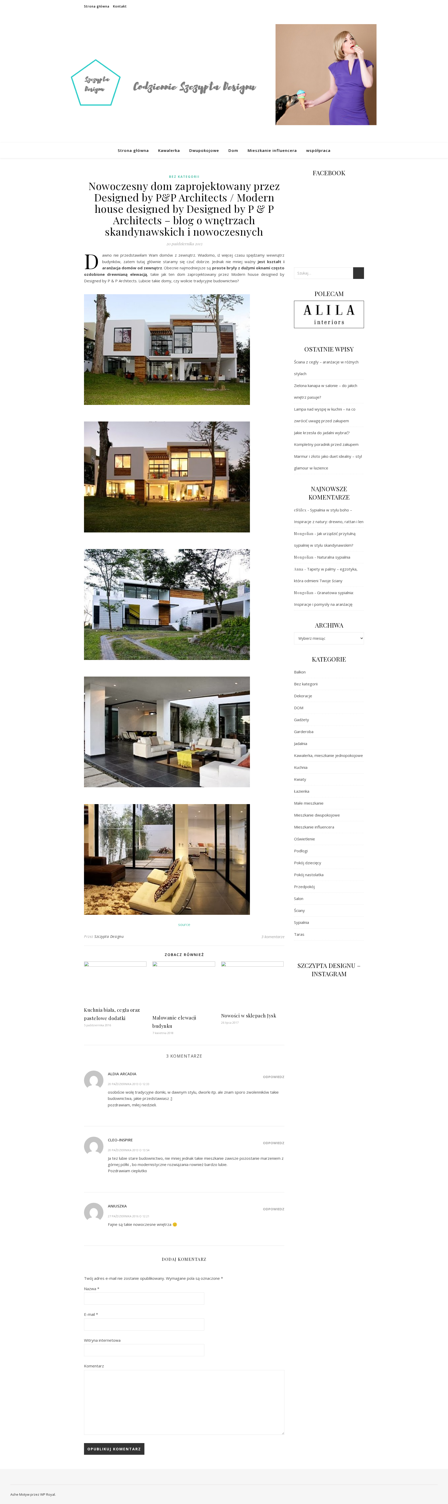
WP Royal (47, 1494)
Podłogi (301, 850)
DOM (298, 707)
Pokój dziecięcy (307, 862)
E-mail (91, 1314)
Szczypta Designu (109, 936)
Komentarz (94, 1365)
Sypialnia (301, 922)
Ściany (299, 910)
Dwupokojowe (204, 150)
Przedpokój (304, 886)
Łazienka (301, 791)
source (184, 924)
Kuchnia (300, 767)
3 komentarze (272, 936)
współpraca (318, 150)
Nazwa (91, 1288)
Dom (233, 150)
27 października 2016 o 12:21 (128, 1216)
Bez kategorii (184, 176)
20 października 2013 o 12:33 (128, 1084)
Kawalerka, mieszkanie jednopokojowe (328, 755)
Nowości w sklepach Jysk (248, 1016)
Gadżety (301, 719)
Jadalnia (300, 743)
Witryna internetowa (102, 1340)
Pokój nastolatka (309, 874)
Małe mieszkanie (309, 803)
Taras (299, 934)
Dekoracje (303, 695)
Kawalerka (169, 150)
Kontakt (120, 6)
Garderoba (303, 731)
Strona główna (96, 6)
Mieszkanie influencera (272, 150)
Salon (298, 898)
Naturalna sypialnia (333, 557)
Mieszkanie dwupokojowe (317, 815)
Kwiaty (300, 779)
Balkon (300, 671)
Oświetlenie (304, 838)
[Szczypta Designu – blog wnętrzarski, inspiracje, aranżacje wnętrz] (224, 78)
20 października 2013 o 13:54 (128, 1150)
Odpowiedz (273, 1076)
